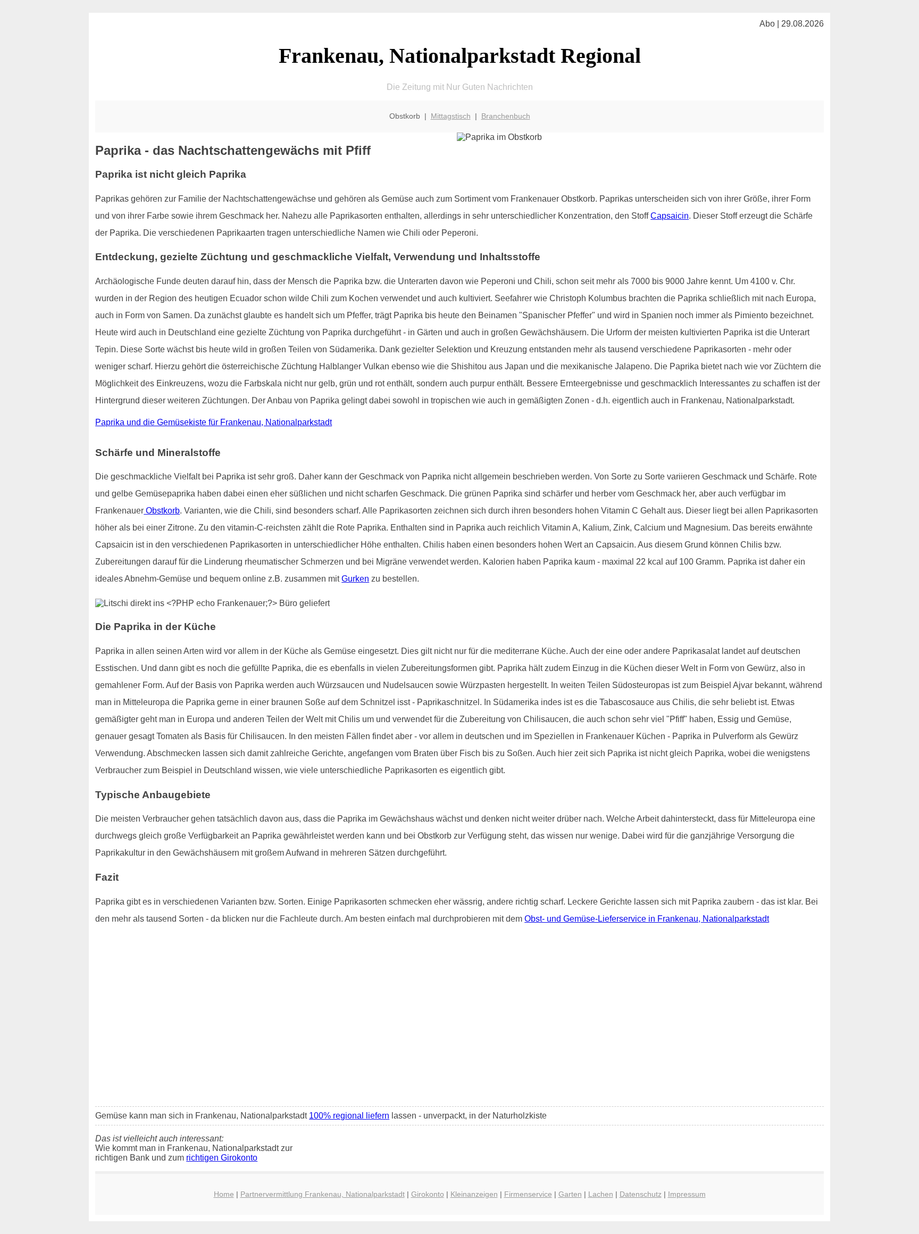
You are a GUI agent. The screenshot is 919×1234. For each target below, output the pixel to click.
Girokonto (427, 1194)
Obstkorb (162, 510)
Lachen (600, 1194)
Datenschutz (641, 1194)
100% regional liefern (349, 1115)
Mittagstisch (451, 116)
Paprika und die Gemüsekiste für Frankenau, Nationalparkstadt (213, 422)
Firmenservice (528, 1194)
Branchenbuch (505, 116)
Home (224, 1194)
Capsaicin (669, 215)
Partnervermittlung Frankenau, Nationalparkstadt (322, 1194)
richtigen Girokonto (221, 1157)
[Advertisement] (459, 1019)
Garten (570, 1194)
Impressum (687, 1194)
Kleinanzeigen (474, 1194)
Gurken (355, 578)
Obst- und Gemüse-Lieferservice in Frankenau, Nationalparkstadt (646, 918)
